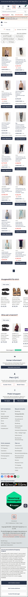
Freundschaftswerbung (6, 453)
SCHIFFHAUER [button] (7, 36)
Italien (17, 523)
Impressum (22, 536)
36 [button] (3, 42)
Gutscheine (3, 450)
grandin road (3, 545)
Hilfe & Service (18, 435)
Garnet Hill (19, 543)
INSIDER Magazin (5, 445)
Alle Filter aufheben (21, 33)
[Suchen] (25, 11)
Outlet (16, 470)
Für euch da (3, 458)
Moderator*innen (19, 462)
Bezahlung (17, 423)
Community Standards (9, 536)
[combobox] (12, 11)
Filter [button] (8, 29)
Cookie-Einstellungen (14, 594)
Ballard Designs (7, 543)
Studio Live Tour (19, 467)
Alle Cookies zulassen (14, 583)
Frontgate (13, 543)
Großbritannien (12, 523)
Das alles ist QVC (19, 448)
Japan (21, 523)
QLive (2, 420)
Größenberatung (19, 416)
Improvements (10, 545)
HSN (2, 543)
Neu (12, 14)
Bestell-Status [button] (21, 384)
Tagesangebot (5, 14)
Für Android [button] (20, 400)
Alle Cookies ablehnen (14, 588)
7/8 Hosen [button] (11, 42)
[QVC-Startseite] (1, 22)
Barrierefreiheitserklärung (21, 453)
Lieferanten (3, 426)
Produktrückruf (4, 428)
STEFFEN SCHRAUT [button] (8, 39)
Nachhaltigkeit (18, 450)
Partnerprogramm (5, 455)
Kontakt (3, 414)
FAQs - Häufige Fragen (20, 432)
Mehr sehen (6, 284)
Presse (2, 423)
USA (7, 523)
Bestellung (17, 411)
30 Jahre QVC (19, 14)
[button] (3, 7)
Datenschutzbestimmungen (15, 535)
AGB (4, 535)
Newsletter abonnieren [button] (14, 367)
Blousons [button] (20, 39)
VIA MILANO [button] (19, 36)
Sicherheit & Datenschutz (21, 430)
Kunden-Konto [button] (7, 384)
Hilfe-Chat (3, 411)
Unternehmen (18, 445)
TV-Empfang (18, 465)
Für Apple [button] (7, 400)
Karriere (17, 460)
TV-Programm (4, 448)
